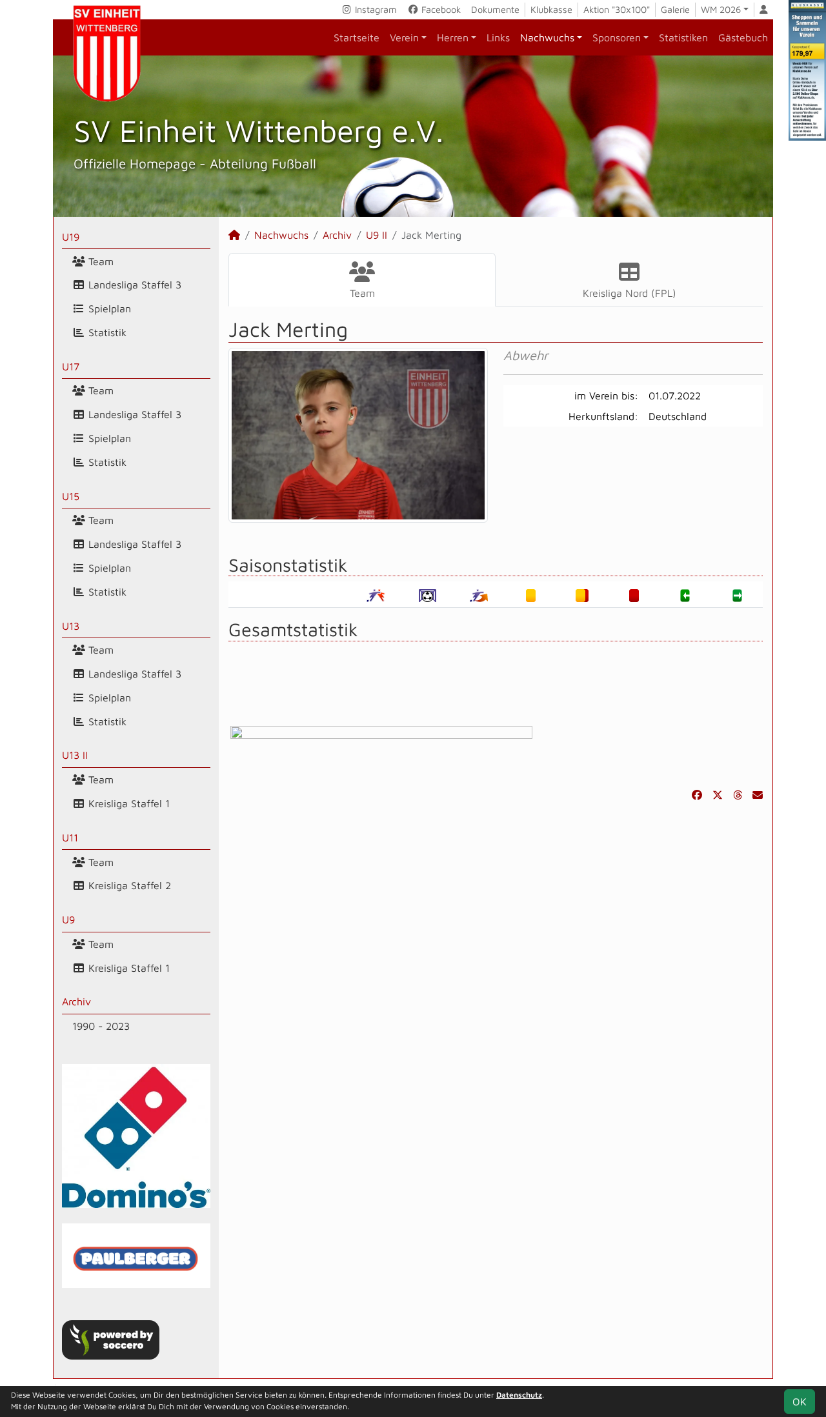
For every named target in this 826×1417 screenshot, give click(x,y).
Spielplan (108, 308)
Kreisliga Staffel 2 (128, 885)
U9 (68, 919)
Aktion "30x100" (616, 9)
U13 (70, 626)
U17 (70, 366)
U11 (70, 837)
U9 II (376, 235)
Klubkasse (551, 9)
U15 (70, 496)
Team (99, 261)
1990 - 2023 (101, 1026)
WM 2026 (721, 9)
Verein (404, 37)
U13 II (75, 755)
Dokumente (495, 9)
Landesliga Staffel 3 (133, 284)
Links (498, 37)
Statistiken (683, 37)
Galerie (675, 9)
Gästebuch (743, 37)
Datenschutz (519, 1395)
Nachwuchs (547, 37)
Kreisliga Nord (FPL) (629, 293)
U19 (70, 237)
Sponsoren (616, 37)
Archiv (76, 1001)
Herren (452, 37)
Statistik (105, 332)
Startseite (356, 37)
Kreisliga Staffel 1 (127, 803)
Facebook (440, 9)
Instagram (374, 9)
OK (799, 1401)
